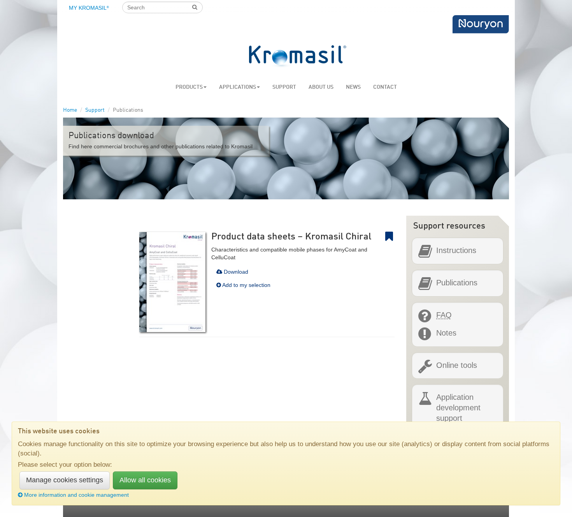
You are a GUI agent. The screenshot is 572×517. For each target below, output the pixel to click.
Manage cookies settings (64, 480)
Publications (456, 282)
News (353, 87)
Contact (385, 87)
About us (321, 87)
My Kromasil (89, 8)
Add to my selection (245, 285)
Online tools (456, 365)
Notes (446, 333)
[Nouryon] (480, 24)
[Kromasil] (297, 56)
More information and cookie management (76, 495)
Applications (237, 87)
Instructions (456, 250)
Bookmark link (394, 236)
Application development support (458, 407)
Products (189, 87)
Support (284, 87)
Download (235, 272)
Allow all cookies (145, 480)
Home (70, 110)
